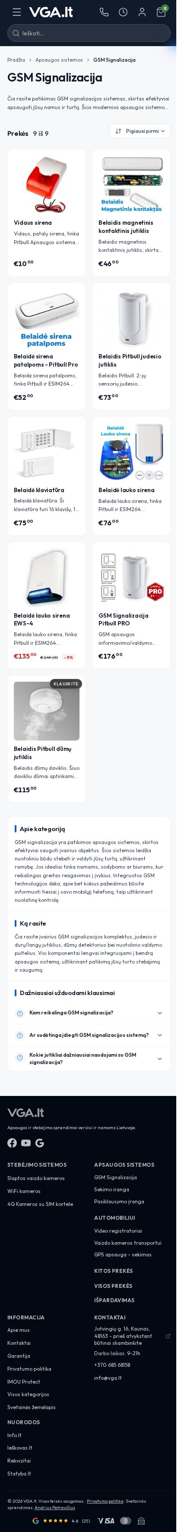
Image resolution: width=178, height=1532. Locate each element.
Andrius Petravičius (55, 1507)
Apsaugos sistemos (59, 60)
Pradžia (16, 60)
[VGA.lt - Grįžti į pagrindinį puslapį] (51, 12)
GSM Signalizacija (115, 1177)
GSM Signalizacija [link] (114, 60)
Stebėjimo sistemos (37, 1165)
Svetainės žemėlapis (31, 1407)
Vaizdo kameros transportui (128, 1243)
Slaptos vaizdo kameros (36, 1178)
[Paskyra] (142, 12)
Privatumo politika (29, 1369)
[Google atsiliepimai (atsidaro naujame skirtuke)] (39, 1143)
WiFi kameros (24, 1191)
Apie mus (18, 1330)
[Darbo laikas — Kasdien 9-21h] (123, 12)
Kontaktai (19, 1343)
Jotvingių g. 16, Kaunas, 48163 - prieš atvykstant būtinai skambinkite (123, 1335)
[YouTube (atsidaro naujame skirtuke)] (26, 1143)
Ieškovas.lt (19, 1447)
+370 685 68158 (112, 1365)
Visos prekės (113, 1286)
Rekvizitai (19, 1460)
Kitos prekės (113, 1271)
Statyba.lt (19, 1473)
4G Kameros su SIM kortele (40, 1204)
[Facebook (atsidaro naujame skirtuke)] (12, 1143)
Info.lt (14, 1435)
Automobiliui (114, 1218)
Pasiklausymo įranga (119, 1201)
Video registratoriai (118, 1230)
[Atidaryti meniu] (16, 12)
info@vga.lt (108, 1378)
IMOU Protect (23, 1381)
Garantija (18, 1356)
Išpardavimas (114, 1300)
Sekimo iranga (111, 1189)
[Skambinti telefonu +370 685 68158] (104, 12)
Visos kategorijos (28, 1394)
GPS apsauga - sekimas (123, 1254)
